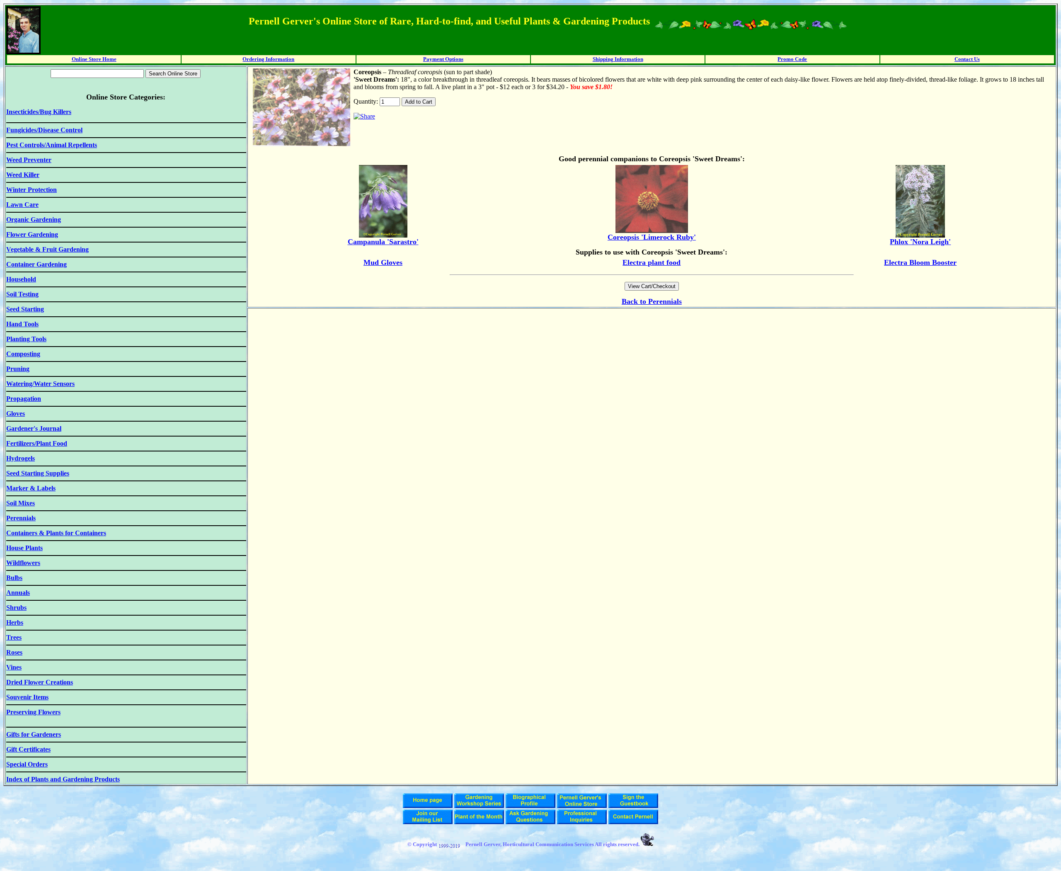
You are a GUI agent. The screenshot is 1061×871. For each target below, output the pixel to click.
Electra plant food (652, 262)
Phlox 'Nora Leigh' (920, 242)
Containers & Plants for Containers (56, 532)
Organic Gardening (33, 219)
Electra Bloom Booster (920, 262)
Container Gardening (36, 264)
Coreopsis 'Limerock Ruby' (652, 237)
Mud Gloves (382, 262)
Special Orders (27, 764)
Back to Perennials (652, 301)
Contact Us (967, 59)
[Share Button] (364, 116)
